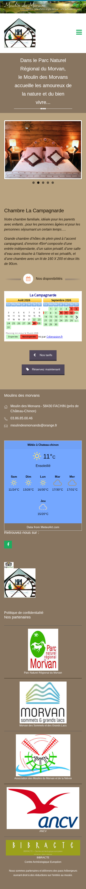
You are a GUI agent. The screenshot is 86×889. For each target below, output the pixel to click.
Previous (11, 150)
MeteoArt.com (50, 527)
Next (75, 150)
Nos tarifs (46, 355)
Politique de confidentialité (23, 612)
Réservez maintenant (46, 369)
